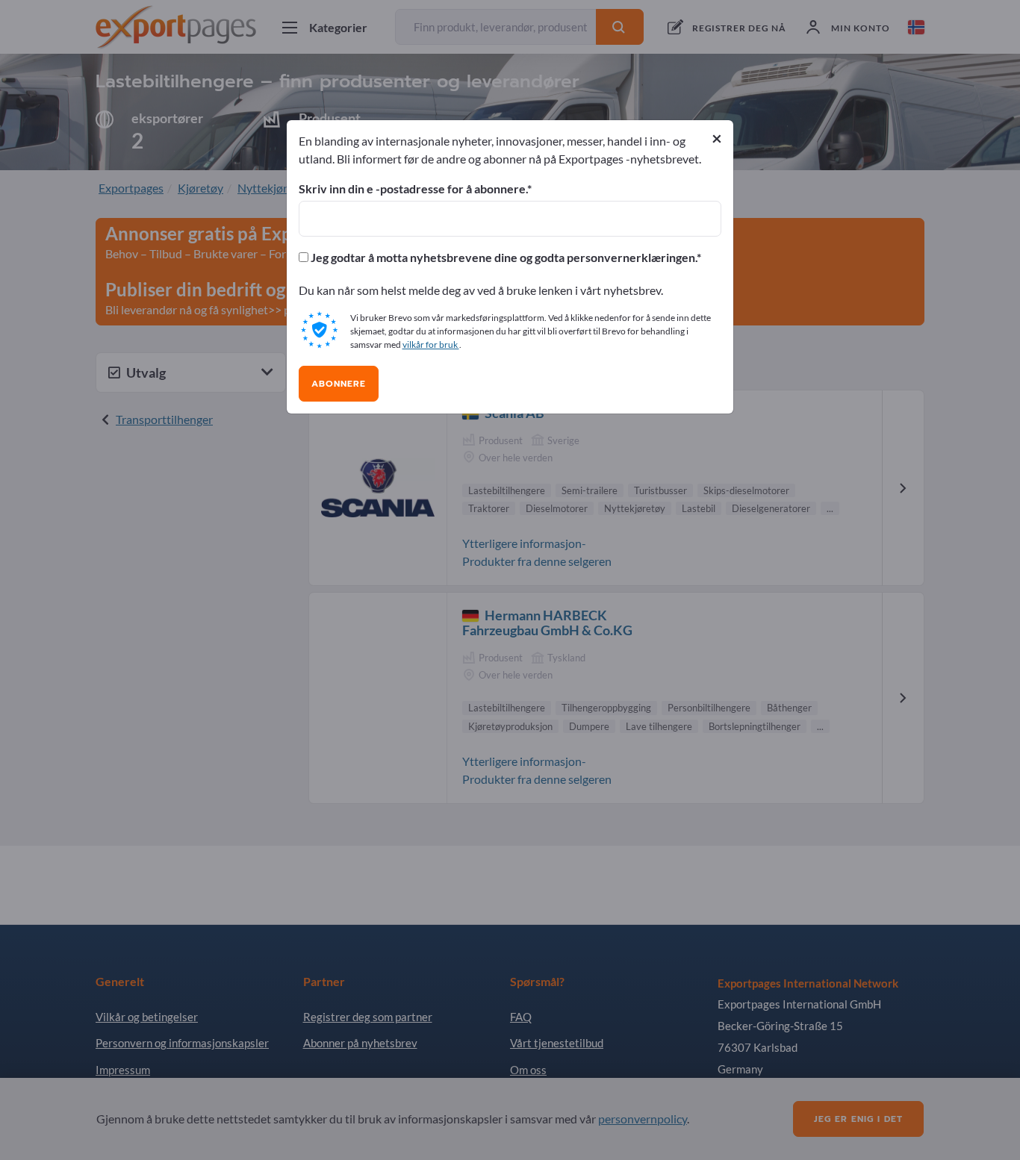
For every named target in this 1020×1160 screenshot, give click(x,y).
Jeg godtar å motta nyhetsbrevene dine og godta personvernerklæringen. (502, 258)
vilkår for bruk (430, 344)
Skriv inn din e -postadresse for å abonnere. (413, 189)
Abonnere (338, 383)
